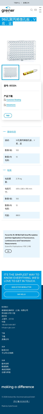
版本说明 (5, 363)
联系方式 (5, 350)
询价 (7, 115)
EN (8, 251)
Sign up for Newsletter (21, 287)
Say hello (21, 294)
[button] (32, 10)
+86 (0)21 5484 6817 (9, 325)
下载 (3, 336)
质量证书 (26, 3)
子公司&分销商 (7, 353)
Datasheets (11, 105)
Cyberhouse (12, 406)
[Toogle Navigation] (40, 10)
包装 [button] (9, 170)
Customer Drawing (14, 100)
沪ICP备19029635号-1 (21, 401)
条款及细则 (6, 369)
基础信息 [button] (11, 131)
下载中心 (17, 3)
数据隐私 (5, 366)
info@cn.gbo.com (8, 327)
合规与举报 (6, 372)
